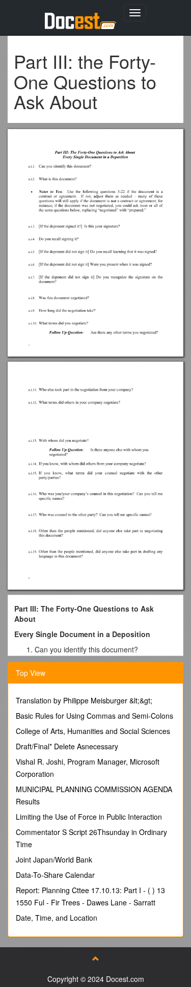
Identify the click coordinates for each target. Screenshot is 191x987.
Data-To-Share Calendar (55, 875)
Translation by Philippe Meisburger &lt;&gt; (84, 700)
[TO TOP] (95, 958)
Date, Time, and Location (56, 918)
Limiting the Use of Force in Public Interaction (89, 817)
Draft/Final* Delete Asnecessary (67, 746)
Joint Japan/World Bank (54, 859)
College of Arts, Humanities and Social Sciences (93, 731)
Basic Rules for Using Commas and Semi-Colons (94, 716)
